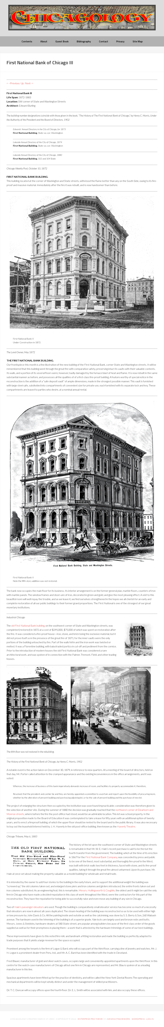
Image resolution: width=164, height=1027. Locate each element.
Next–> (29, 83)
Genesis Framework (118, 1019)
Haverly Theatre (126, 826)
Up (22, 83)
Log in (150, 1019)
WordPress (138, 1019)
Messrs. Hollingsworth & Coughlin (97, 890)
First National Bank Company (101, 857)
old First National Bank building (28, 625)
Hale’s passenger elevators (29, 906)
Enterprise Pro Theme (90, 1019)
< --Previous (13, 83)
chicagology (82, 20)
